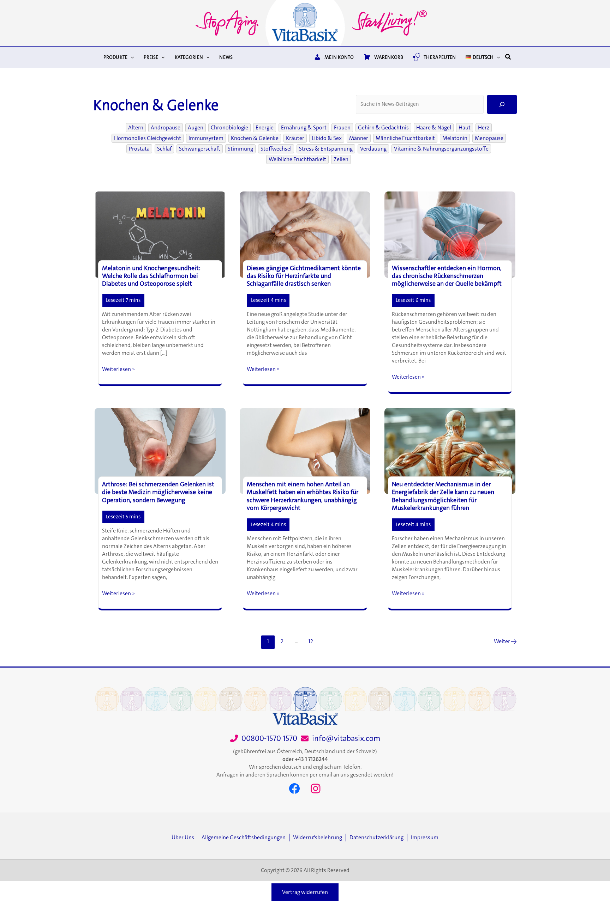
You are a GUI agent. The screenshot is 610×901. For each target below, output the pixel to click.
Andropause (165, 127)
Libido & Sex (327, 138)
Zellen (341, 159)
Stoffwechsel (276, 148)
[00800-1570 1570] (263, 738)
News (226, 57)
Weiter (505, 641)
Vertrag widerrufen (305, 892)
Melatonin (454, 138)
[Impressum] (424, 837)
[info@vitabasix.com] (340, 738)
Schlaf (164, 148)
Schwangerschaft (199, 148)
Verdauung (373, 148)
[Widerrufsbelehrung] (319, 837)
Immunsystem (206, 138)
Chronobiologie (229, 127)
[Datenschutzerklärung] (378, 837)
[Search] (502, 104)
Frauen (342, 127)
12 (310, 641)
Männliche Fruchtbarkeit (405, 138)
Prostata (139, 148)
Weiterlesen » (118, 369)
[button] (130, 57)
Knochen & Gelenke (255, 138)
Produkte (115, 57)
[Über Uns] (185, 837)
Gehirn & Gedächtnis (383, 127)
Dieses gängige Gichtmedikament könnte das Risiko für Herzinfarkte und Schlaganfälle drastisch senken (304, 276)
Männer (358, 138)
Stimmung (240, 148)
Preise (151, 57)
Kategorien (189, 57)
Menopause (489, 138)
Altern (135, 127)
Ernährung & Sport (304, 127)
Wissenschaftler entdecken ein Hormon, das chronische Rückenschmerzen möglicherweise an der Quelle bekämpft (447, 276)
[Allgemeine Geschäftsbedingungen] (245, 837)
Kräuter (295, 138)
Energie (265, 127)
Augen (195, 127)
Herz (483, 127)
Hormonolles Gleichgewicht (147, 138)
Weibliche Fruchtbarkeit (297, 159)
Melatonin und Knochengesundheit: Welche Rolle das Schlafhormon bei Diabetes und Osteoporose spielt (151, 276)
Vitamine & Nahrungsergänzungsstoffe (441, 148)
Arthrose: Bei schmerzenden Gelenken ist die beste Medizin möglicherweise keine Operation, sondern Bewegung (158, 492)
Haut (465, 127)
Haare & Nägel (433, 127)
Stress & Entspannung (326, 148)
